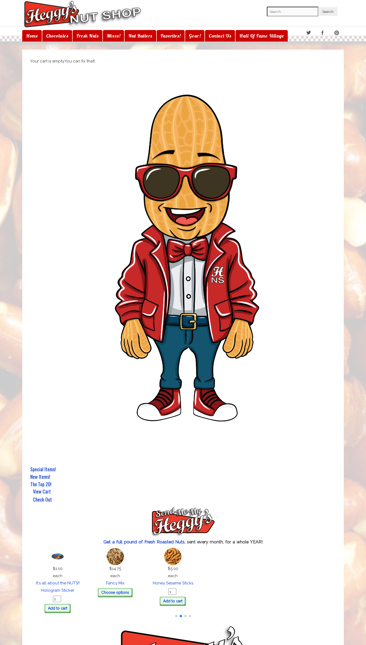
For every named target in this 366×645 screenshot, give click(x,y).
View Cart (42, 492)
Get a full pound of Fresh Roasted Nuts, (145, 541)
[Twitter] (309, 33)
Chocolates (57, 36)
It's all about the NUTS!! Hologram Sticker (183, 583)
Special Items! (43, 469)
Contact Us (220, 36)
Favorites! (170, 36)
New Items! (40, 476)
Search (273, 3)
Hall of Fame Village (261, 36)
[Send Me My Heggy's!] (183, 522)
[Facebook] (323, 33)
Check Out (42, 500)
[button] (176, 609)
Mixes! (113, 36)
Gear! (195, 36)
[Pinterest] (337, 33)
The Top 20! (40, 484)
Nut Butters (140, 36)
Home (32, 36)
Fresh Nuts (87, 36)
